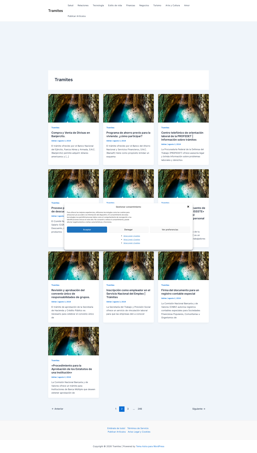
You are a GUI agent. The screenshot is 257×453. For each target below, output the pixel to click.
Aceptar (87, 229)
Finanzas (130, 5)
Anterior (57, 408)
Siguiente (198, 408)
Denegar (128, 229)
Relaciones (83, 5)
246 (140, 408)
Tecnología (98, 5)
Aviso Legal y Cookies (132, 236)
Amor (187, 5)
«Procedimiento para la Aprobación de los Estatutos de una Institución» (71, 369)
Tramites (55, 11)
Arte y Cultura (173, 5)
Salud (70, 5)
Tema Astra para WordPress (150, 446)
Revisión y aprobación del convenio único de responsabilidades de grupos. (70, 294)
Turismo (157, 5)
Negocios (144, 5)
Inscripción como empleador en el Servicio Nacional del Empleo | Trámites (128, 294)
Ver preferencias (170, 229)
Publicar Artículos (77, 16)
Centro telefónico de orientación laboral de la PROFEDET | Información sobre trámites (182, 136)
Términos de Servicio (138, 428)
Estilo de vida (115, 5)
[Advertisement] (128, 41)
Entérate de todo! (116, 428)
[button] (188, 206)
